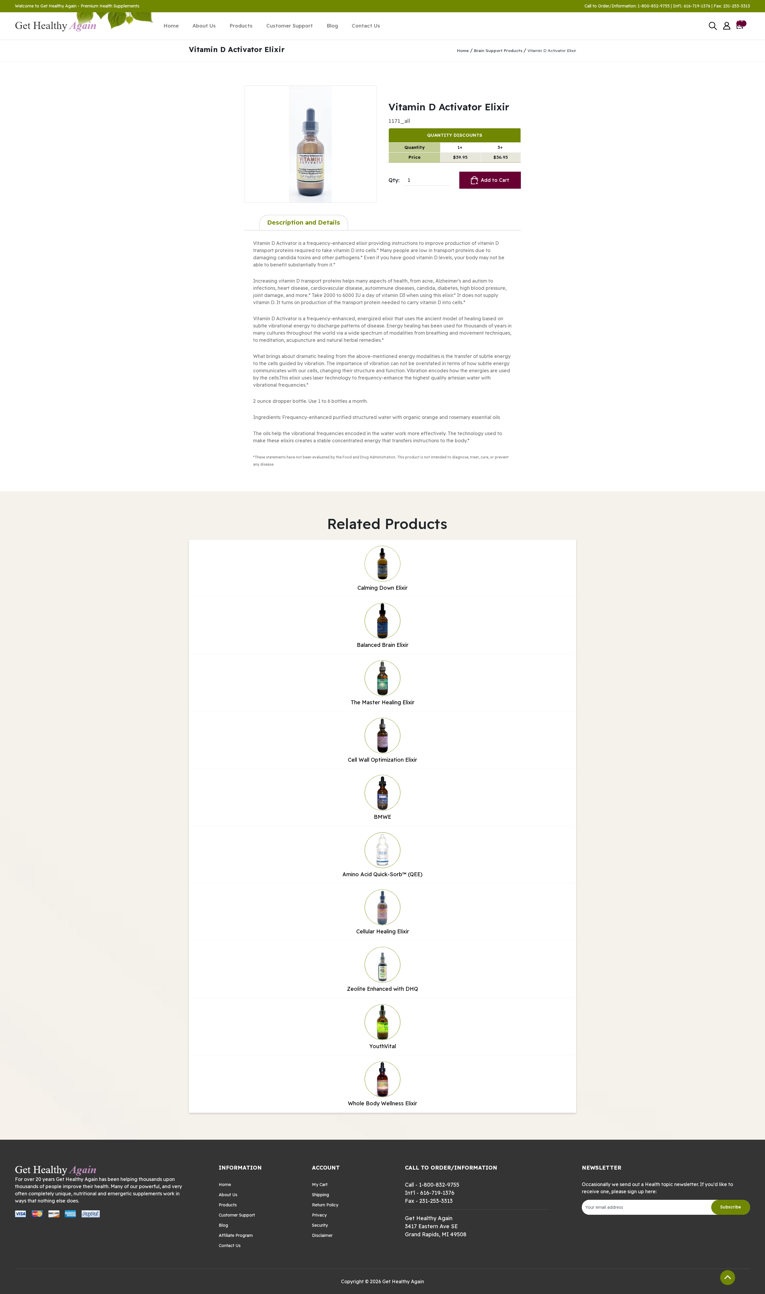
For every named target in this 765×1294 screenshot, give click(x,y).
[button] (726, 26)
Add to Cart (495, 180)
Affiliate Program (236, 1235)
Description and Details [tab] (303, 222)
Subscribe (730, 1207)
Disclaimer (322, 1235)
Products (241, 25)
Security (320, 1225)
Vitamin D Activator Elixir (551, 50)
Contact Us (366, 25)
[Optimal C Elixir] (310, 144)
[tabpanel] (382, 353)
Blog (332, 25)
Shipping (320, 1194)
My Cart (320, 1184)
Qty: (394, 180)
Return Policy (325, 1205)
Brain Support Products (498, 50)
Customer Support (289, 25)
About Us (204, 25)
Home (171, 25)
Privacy (319, 1215)
